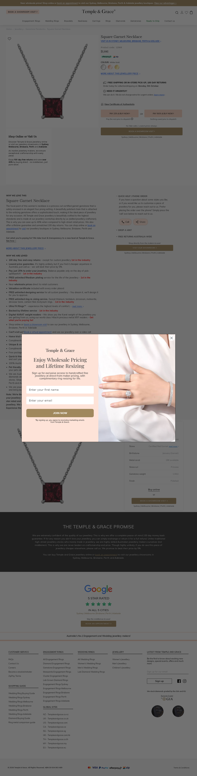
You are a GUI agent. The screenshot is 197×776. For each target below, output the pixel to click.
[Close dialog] (171, 338)
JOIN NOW (60, 413)
